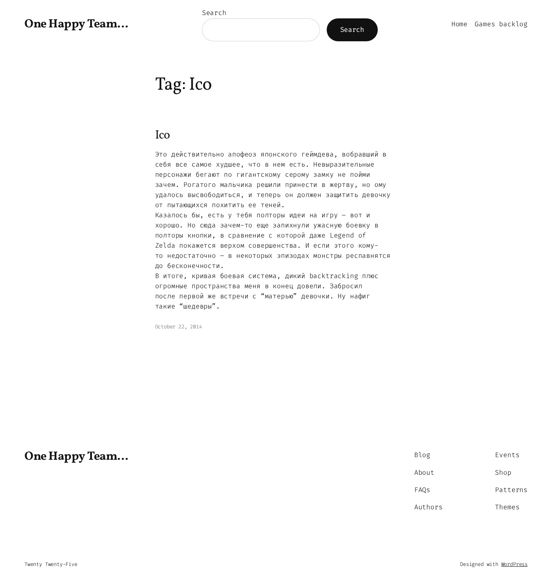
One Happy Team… (76, 24)
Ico (162, 135)
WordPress (514, 564)
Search (214, 12)
